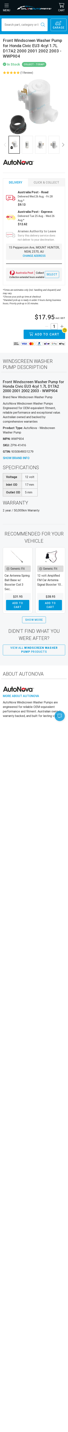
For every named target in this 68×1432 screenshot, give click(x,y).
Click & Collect (46, 182)
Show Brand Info (16, 458)
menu (6, 10)
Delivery (15, 182)
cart (61, 10)
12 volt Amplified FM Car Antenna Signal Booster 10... (50, 580)
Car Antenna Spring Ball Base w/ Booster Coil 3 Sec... (17, 582)
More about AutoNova (21, 696)
